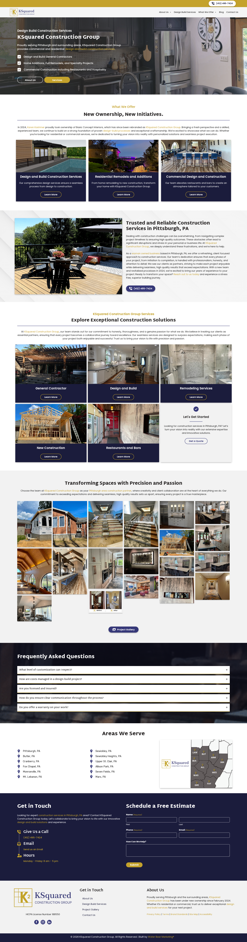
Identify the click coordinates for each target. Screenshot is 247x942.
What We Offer (206, 12)
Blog (221, 12)
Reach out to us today (186, 274)
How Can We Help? (136, 841)
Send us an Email (33, 849)
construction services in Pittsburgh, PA (60, 815)
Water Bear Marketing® (161, 936)
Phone (134, 829)
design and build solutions (32, 822)
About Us (164, 12)
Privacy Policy (154, 914)
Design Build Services (185, 12)
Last (181, 824)
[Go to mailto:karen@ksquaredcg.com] (20, 849)
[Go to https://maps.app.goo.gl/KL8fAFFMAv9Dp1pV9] (20, 861)
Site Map (193, 914)
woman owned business (146, 253)
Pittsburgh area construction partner (110, 490)
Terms (165, 914)
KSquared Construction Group (163, 127)
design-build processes (116, 130)
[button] (30, 80)
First (128, 824)
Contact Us (232, 12)
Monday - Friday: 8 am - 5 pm (41, 861)
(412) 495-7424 (32, 837)
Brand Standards (179, 914)
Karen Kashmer (36, 127)
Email (187, 829)
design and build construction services (90, 49)
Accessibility (206, 914)
